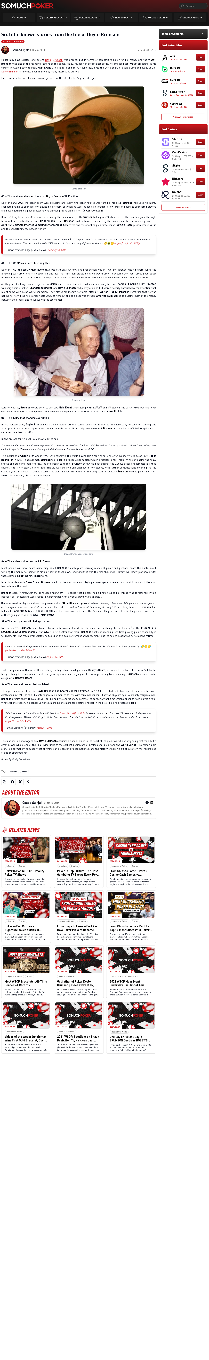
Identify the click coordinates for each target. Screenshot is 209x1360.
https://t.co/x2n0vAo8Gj (18, 721)
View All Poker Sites (183, 116)
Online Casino (191, 17)
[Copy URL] (4, 782)
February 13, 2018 (56, 249)
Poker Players (88, 17)
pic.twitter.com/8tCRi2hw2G (20, 650)
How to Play (122, 17)
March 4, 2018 (44, 727)
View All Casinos (183, 207)
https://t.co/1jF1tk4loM (72, 713)
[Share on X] (20, 782)
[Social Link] (147, 802)
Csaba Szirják (19, 49)
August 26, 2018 (55, 656)
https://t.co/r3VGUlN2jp (127, 243)
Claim (200, 57)
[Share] (28, 782)
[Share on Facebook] (12, 782)
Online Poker (156, 17)
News (20, 17)
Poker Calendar (54, 17)
